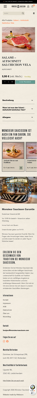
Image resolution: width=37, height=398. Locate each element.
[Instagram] (4, 341)
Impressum (7, 303)
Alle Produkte (7, 20)
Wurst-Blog (7, 317)
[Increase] (12, 82)
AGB (4, 307)
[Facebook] (7, 341)
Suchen (23, 13)
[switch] (32, 393)
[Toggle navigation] (5, 6)
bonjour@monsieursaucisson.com (16, 330)
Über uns (6, 313)
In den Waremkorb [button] (21, 168)
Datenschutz (7, 310)
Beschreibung (8, 100)
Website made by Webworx (13, 395)
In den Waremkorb (25, 82)
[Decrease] (5, 82)
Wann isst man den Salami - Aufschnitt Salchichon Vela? (13, 108)
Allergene (6, 117)
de (34, 13)
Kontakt (5, 300)
